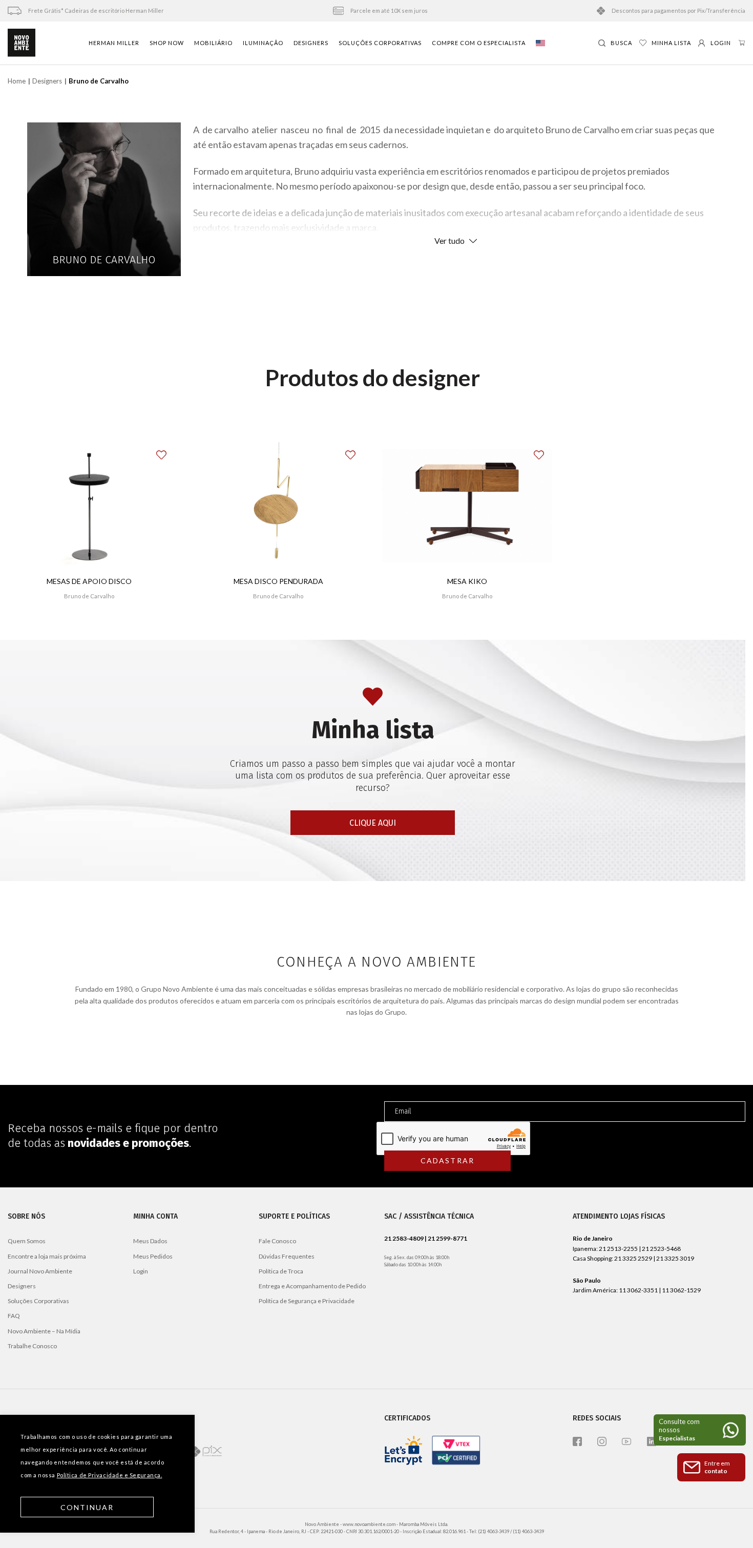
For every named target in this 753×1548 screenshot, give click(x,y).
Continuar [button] (87, 1507)
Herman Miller (114, 42)
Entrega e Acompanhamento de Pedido (312, 1286)
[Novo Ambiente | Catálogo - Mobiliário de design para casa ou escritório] (21, 43)
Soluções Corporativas (380, 42)
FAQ (14, 1316)
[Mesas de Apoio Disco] (89, 506)
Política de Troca (281, 1271)
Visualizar (278, 626)
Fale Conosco (277, 1241)
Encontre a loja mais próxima (47, 1256)
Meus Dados (150, 1241)
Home (17, 81)
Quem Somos (27, 1241)
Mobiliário (213, 42)
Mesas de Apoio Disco (89, 581)
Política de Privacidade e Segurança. (109, 1475)
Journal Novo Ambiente (40, 1271)
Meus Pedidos (153, 1256)
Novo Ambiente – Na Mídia (44, 1331)
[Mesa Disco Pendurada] (278, 506)
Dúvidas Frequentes (287, 1256)
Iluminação (263, 42)
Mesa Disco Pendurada (278, 581)
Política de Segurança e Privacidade (306, 1301)
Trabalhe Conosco (32, 1346)
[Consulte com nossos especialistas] (700, 1430)
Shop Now (167, 42)
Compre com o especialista (479, 42)
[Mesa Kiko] (467, 505)
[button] (168, 451)
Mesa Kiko (467, 581)
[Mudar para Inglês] (540, 43)
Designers (311, 42)
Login (140, 1271)
